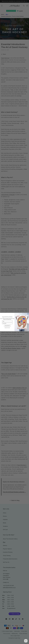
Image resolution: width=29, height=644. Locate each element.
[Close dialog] (28, 313)
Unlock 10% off (7, 325)
